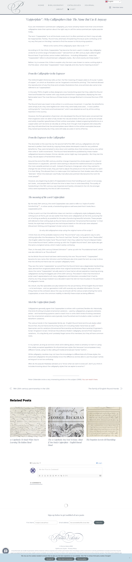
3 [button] (39, 205)
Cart (73, 9)
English (110, 1)
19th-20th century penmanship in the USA (31, 388)
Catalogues (74, 5)
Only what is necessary (65, 559)
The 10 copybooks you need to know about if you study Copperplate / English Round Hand (65, 442)
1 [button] (61, 52)
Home (41, 5)
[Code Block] (58, 476)
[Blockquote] (56, 476)
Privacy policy (81, 559)
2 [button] (38, 176)
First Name (30, 522)
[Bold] (39, 476)
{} (63, 475)
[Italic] (42, 476)
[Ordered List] (50, 476)
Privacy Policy (72, 548)
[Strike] (47, 476)
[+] (66, 475)
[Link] (61, 476)
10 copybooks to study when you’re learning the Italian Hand (24, 441)
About (59, 9)
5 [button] (94, 325)
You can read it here (90, 379)
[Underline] (45, 476)
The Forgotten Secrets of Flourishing (100, 439)
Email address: (64, 522)
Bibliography (56, 5)
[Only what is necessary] (130, 558)
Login (100, 463)
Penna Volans (65, 546)
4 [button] (66, 249)
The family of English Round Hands (103, 388)
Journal (89, 5)
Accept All (50, 559)
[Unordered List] (53, 476)
